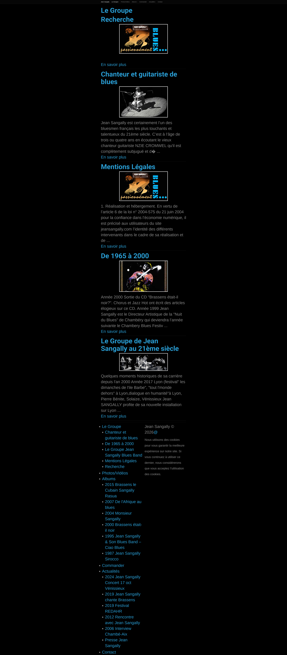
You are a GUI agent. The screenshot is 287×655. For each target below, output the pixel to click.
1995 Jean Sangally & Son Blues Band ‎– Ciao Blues (123, 542)
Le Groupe (115, 2)
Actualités (152, 2)
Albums (134, 2)
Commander (143, 2)
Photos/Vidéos (125, 2)
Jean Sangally (105, 2)
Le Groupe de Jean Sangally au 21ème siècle (140, 344)
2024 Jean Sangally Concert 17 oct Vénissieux (122, 583)
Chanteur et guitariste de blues (139, 78)
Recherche (117, 19)
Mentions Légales (128, 167)
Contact (160, 2)
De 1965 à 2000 (125, 256)
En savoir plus (113, 64)
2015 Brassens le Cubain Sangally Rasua (120, 490)
